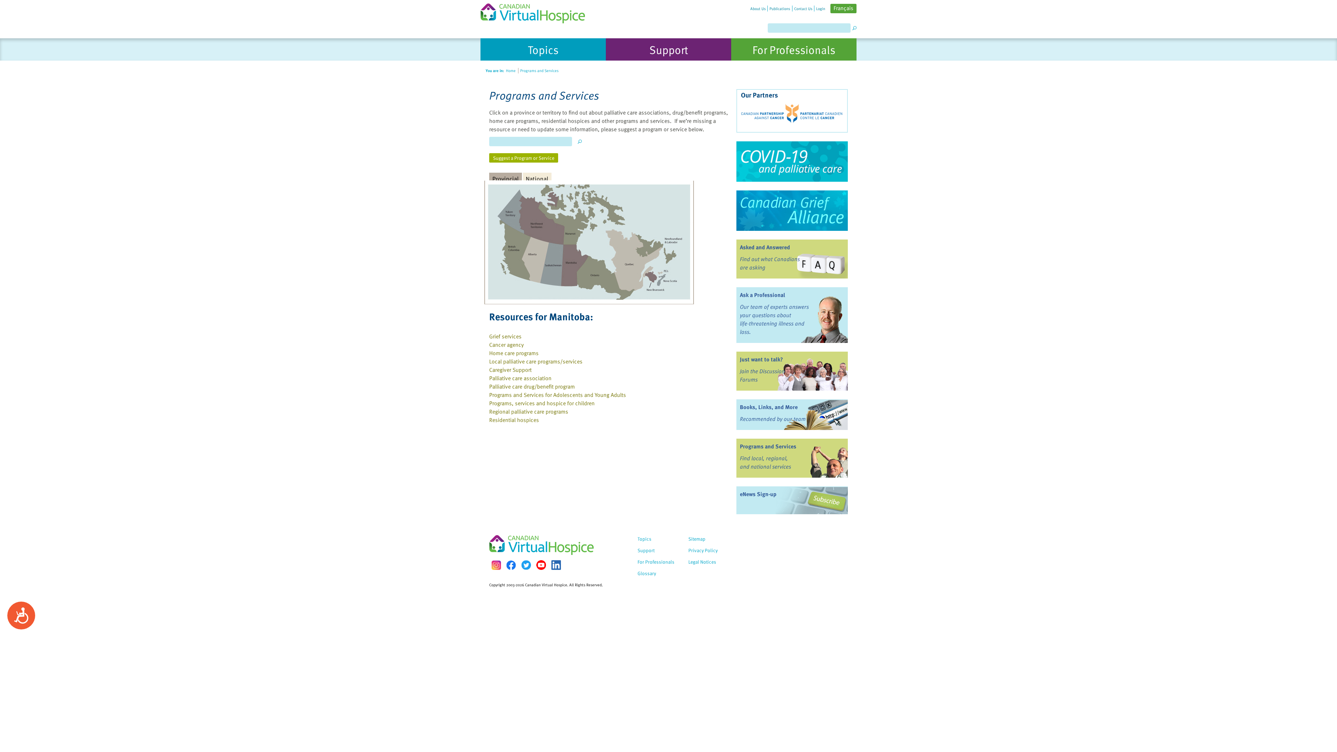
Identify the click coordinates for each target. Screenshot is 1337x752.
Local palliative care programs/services (536, 361)
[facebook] (511, 565)
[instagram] (496, 565)
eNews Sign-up (758, 494)
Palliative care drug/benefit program (532, 386)
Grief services (505, 336)
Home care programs (514, 353)
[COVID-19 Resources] (792, 161)
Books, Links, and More (769, 407)
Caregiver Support (510, 370)
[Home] (536, 11)
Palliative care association (520, 378)
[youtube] (541, 565)
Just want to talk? (761, 359)
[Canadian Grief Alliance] (792, 210)
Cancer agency (506, 344)
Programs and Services (768, 446)
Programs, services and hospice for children (542, 403)
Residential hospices (514, 420)
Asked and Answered (765, 247)
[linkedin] (556, 565)
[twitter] (526, 565)
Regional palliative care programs (528, 411)
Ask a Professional (762, 295)
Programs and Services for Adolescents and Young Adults (557, 395)
